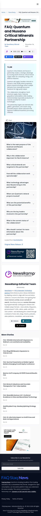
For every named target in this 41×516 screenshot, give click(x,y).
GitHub (19, 57)
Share (10, 120)
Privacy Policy (6, 499)
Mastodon (29, 57)
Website (15, 321)
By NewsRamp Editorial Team (12, 45)
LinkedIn (10, 57)
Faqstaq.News (6, 482)
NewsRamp (12, 12)
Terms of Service (17, 499)
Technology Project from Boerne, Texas (23, 512)
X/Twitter (22, 325)
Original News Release (13, 244)
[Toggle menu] (37, 4)
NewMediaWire (18, 240)
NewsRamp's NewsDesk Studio (29, 510)
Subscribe (20, 468)
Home (3, 12)
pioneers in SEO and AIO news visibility (24, 491)
